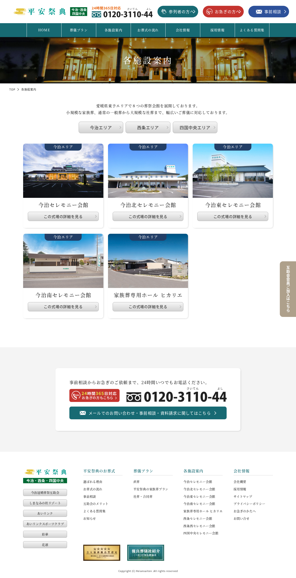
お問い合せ (242, 518)
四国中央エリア (195, 127)
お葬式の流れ (148, 30)
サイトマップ (243, 496)
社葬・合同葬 (143, 496)
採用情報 (217, 30)
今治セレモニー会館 (197, 481)
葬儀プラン (79, 30)
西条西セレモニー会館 (199, 526)
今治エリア (101, 127)
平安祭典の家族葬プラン (151, 489)
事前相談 (89, 496)
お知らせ (89, 518)
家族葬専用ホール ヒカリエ (202, 511)
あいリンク (45, 513)
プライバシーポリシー (249, 503)
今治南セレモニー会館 (199, 503)
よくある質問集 (252, 30)
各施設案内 (113, 30)
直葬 (136, 481)
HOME (44, 30)
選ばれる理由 (92, 481)
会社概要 (240, 481)
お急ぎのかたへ (245, 511)
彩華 (45, 534)
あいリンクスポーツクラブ (45, 523)
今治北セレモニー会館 (199, 489)
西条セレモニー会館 (197, 518)
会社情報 (183, 30)
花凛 (45, 544)
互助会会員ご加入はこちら (288, 289)
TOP (12, 89)
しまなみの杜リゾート (45, 503)
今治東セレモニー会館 (199, 496)
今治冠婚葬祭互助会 (45, 492)
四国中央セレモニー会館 (201, 533)
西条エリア (148, 127)
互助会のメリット (95, 503)
